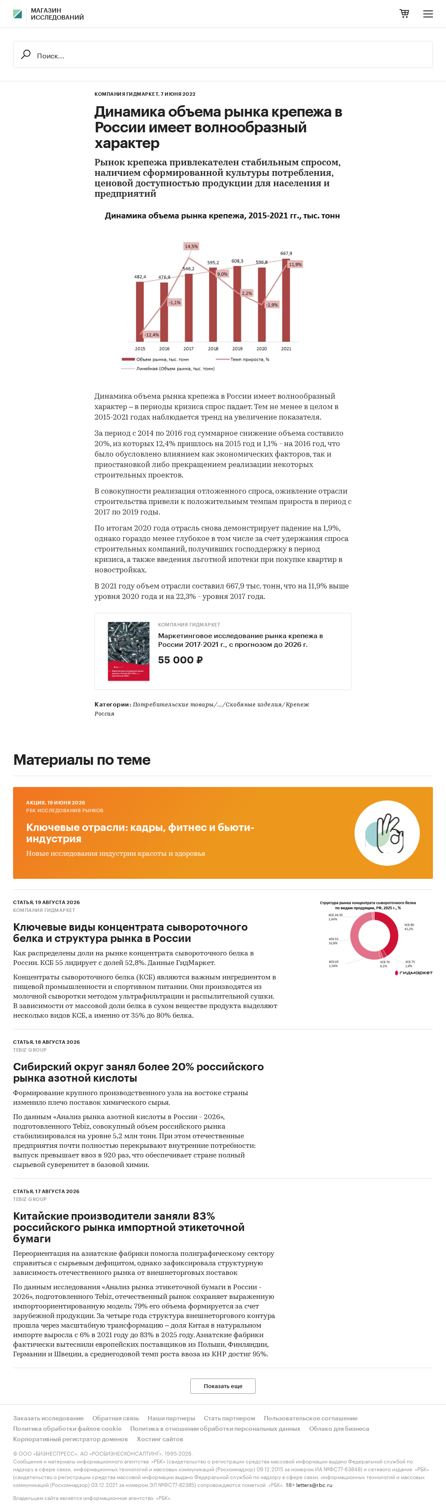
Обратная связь (115, 1419)
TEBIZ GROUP (30, 1050)
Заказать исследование (48, 1419)
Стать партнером (229, 1419)
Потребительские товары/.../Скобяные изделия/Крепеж (221, 705)
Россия (105, 714)
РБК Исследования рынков (65, 810)
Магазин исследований (57, 14)
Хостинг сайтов (160, 1439)
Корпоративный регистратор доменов (70, 1439)
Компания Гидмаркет (189, 624)
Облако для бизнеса (339, 1429)
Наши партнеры (171, 1419)
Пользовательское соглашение (311, 1419)
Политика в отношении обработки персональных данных (215, 1429)
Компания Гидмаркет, (127, 94)
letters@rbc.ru (314, 1484)
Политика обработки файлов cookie (67, 1429)
